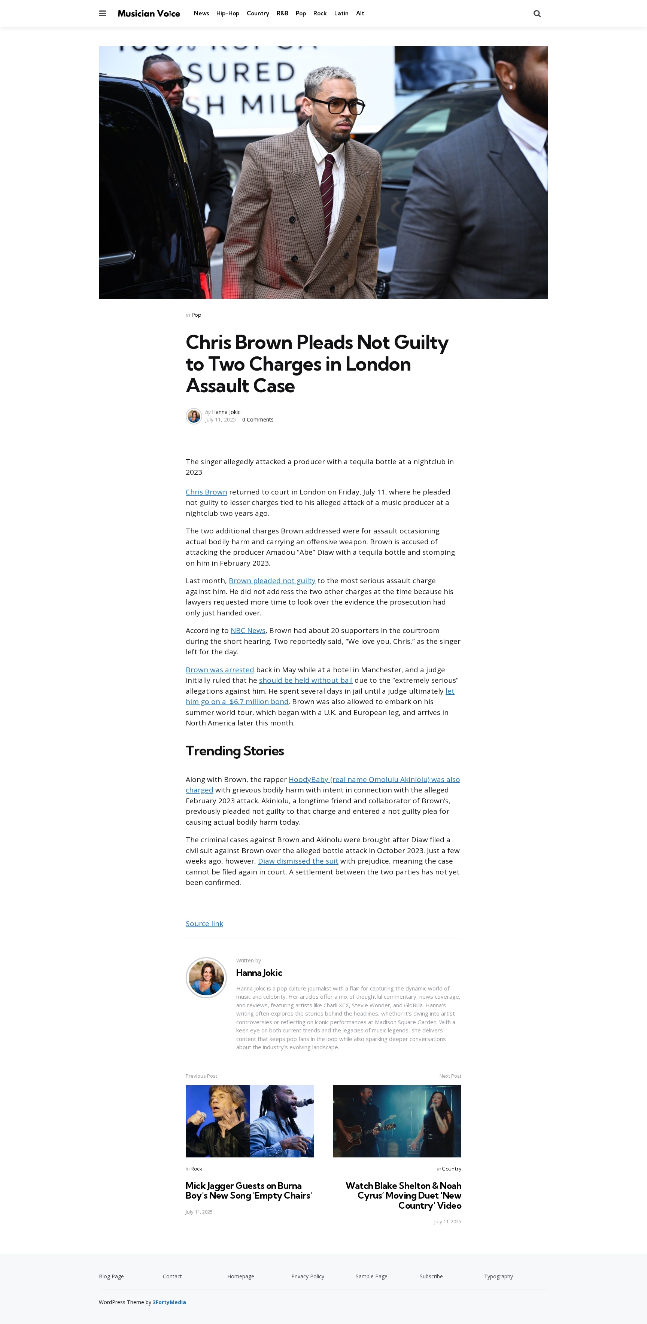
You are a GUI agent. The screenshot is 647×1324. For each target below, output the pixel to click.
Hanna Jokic (226, 412)
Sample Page (372, 1276)
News (201, 13)
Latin (341, 13)
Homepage (240, 1276)
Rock (320, 13)
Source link (204, 923)
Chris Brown (206, 492)
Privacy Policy (307, 1276)
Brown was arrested (220, 670)
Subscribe (431, 1276)
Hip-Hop (227, 13)
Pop (301, 13)
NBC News (248, 630)
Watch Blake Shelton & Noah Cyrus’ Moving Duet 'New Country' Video (403, 1195)
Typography (498, 1276)
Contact (172, 1276)
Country (258, 13)
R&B (282, 13)
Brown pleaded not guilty (272, 580)
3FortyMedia (169, 1302)
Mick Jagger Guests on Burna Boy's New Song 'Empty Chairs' (249, 1190)
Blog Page (111, 1276)
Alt (360, 13)
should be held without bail (306, 680)
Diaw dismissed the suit (298, 861)
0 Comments (258, 419)
